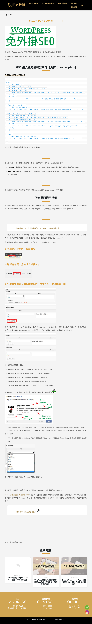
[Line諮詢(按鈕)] (87, 607)
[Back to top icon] (87, 618)
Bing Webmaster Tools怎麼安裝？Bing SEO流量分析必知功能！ (74, 582)
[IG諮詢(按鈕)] (87, 614)
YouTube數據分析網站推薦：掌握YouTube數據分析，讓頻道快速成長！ (46, 582)
